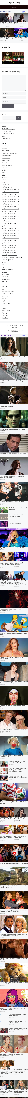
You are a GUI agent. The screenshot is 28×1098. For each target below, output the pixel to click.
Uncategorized (6, 131)
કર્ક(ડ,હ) (4, 148)
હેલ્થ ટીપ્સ (5, 318)
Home (6, 325)
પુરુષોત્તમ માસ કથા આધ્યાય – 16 (10, 204)
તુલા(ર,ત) (4, 167)
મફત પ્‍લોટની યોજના (7, 269)
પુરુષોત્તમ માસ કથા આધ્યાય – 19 (10, 211)
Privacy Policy (13, 325)
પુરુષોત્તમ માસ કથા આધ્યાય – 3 (10, 235)
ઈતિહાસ (4, 143)
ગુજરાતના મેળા (6, 160)
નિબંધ (3, 182)
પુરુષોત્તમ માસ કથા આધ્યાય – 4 (10, 240)
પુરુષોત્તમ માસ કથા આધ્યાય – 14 (10, 199)
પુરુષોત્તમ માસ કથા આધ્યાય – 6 (10, 245)
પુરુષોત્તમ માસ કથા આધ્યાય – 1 (10, 187)
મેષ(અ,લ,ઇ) (5, 281)
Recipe (4, 126)
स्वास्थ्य (3, 136)
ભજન (3, 264)
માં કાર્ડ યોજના (5, 274)
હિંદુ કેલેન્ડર (5, 315)
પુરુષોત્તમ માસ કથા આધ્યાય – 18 (10, 209)
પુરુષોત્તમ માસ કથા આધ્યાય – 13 (10, 197)
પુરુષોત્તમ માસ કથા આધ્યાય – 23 (10, 223)
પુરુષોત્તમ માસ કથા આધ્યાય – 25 (10, 228)
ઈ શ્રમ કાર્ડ (5, 141)
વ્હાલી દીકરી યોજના (7, 301)
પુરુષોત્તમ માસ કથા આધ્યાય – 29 (10, 233)
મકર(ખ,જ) (5, 267)
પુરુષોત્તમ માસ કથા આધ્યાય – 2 (10, 213)
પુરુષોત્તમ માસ (5, 184)
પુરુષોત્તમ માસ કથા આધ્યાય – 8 (10, 250)
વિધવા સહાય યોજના (7, 293)
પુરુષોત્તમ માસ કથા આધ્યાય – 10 (10, 189)
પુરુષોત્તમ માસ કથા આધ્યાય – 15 (10, 201)
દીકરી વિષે (4, 170)
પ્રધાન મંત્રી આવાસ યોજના (9, 255)
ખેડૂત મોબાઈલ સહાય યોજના (9, 153)
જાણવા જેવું (5, 163)
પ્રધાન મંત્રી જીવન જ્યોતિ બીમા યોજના (12, 257)
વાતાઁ (3, 289)
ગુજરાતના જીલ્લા (6, 155)
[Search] (18, 118)
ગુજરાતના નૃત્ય (6, 158)
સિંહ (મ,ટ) (4, 313)
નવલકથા (4, 177)
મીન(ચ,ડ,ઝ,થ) (6, 279)
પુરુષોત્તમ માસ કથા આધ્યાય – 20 (10, 216)
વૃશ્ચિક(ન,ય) (5, 296)
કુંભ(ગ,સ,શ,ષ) (5, 150)
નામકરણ (4, 180)
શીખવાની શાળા (6, 303)
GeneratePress (14, 331)
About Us (20, 325)
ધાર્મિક (3, 175)
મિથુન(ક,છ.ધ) (5, 277)
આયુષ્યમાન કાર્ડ (6, 138)
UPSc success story (8, 133)
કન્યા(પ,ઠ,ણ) (5, 146)
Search (4, 115)
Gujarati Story (14, 2)
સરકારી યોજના (6, 310)
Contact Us (14, 327)
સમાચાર (4, 308)
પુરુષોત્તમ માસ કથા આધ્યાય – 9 (10, 252)
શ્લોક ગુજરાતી (5, 306)
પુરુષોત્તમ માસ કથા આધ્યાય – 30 (10, 238)
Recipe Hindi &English (8, 129)
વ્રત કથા (4, 298)
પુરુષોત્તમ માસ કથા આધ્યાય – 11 (10, 192)
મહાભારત (4, 272)
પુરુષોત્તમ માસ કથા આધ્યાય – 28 (10, 230)
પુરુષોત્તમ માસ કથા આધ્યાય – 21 (10, 218)
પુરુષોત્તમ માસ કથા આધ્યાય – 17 (10, 206)
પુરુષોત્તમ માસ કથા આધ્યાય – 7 (10, 247)
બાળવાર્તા (4, 262)
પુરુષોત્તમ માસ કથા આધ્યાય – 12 (10, 194)
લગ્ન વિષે (4, 286)
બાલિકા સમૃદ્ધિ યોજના (8, 260)
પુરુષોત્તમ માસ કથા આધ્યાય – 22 (10, 221)
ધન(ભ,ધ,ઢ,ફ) (5, 172)
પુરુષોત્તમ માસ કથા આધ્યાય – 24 (10, 226)
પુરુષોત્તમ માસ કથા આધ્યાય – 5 (10, 243)
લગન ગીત (4, 284)
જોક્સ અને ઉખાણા (7, 165)
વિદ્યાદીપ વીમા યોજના (8, 291)
